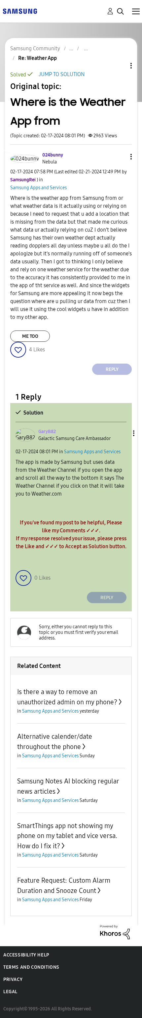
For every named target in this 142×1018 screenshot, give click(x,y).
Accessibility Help (26, 955)
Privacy (12, 979)
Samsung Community (35, 48)
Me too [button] (30, 336)
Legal (10, 992)
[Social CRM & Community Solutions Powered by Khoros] (115, 932)
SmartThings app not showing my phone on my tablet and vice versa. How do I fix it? (67, 836)
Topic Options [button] (120, 66)
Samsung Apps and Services (38, 188)
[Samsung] (20, 11)
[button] (120, 157)
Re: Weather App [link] (37, 58)
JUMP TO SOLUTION (62, 74)
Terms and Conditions (31, 967)
